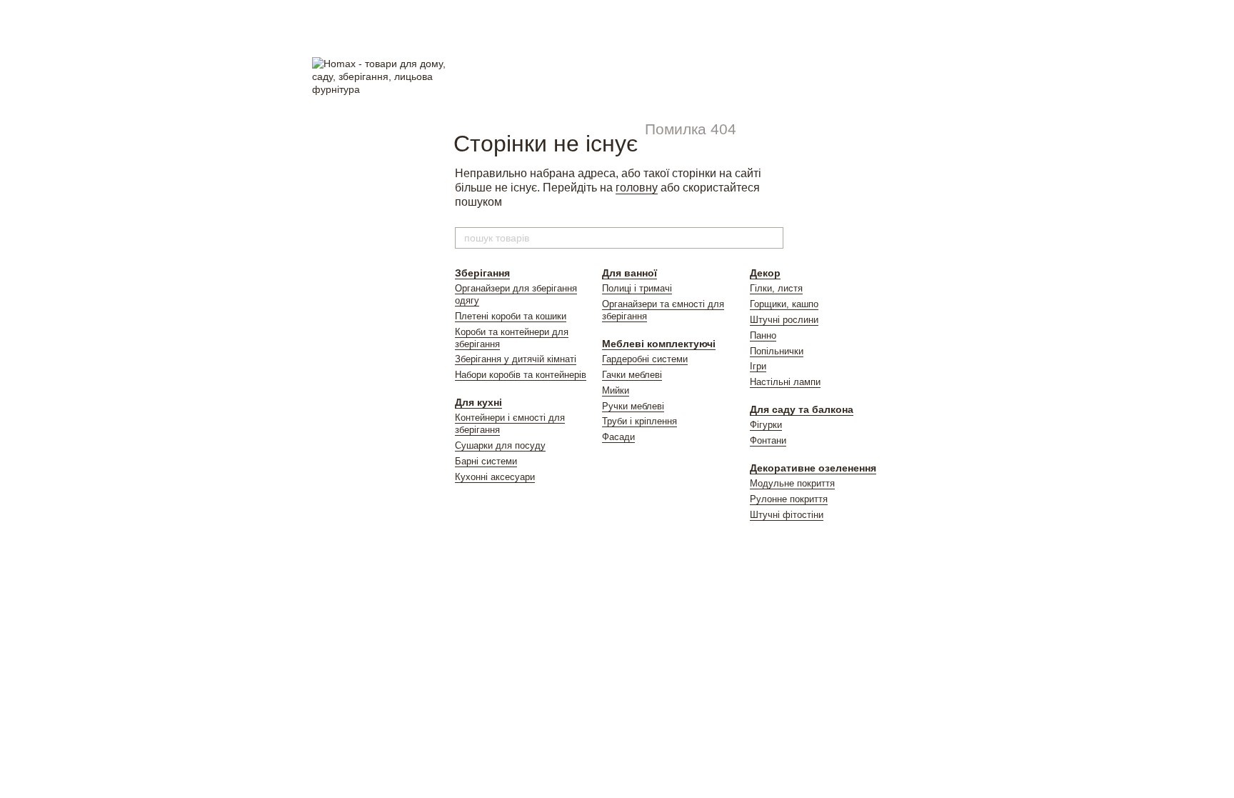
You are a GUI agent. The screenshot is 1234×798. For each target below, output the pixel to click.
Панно (763, 335)
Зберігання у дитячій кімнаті (515, 359)
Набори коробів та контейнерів (520, 374)
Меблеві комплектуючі (659, 343)
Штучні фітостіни (786, 514)
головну (637, 187)
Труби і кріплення (639, 421)
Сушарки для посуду (500, 445)
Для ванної (629, 273)
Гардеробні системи (645, 359)
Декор (765, 273)
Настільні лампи (785, 381)
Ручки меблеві (633, 406)
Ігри (758, 366)
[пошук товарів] (772, 238)
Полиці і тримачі (637, 288)
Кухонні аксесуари (495, 477)
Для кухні (478, 402)
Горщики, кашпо (784, 304)
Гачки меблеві (632, 374)
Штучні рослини (784, 319)
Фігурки (766, 424)
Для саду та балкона (801, 409)
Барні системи (486, 461)
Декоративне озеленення (813, 468)
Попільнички (776, 351)
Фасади (618, 437)
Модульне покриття (792, 483)
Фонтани (768, 440)
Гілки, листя (776, 288)
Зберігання (482, 273)
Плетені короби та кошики (510, 316)
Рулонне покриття (789, 499)
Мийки (615, 390)
